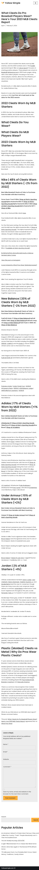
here (24, 213)
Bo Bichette (5, 253)
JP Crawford (5, 485)
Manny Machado (13, 582)
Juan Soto (20, 558)
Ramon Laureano (12, 390)
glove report (23, 68)
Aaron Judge (28, 388)
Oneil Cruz (21, 386)
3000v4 (3, 390)
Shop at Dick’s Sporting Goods (23, 423)
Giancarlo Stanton (23, 682)
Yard (26, 558)
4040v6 (28, 386)
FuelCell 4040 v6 (6, 358)
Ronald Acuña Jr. (22, 253)
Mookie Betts (5, 584)
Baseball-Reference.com (9, 72)
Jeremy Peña (8, 388)
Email (5, 752)
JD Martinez (33, 488)
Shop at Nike (6, 208)
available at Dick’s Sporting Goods (17, 248)
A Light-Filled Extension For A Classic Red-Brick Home (18, 844)
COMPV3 (10, 343)
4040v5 (21, 390)
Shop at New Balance (21, 318)
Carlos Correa (11, 255)
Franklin (32, 66)
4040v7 (31, 341)
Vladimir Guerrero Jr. (26, 582)
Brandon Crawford (7, 682)
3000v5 (16, 388)
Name (5, 744)
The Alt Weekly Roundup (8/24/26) (12, 841)
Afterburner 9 (6, 423)
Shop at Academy (13, 427)
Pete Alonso (13, 253)
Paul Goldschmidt (28, 680)
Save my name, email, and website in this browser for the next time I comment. (17, 793)
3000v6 (3, 343)
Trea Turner (16, 488)
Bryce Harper (5, 539)
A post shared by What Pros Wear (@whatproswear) (19, 265)
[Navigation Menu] (35, 3)
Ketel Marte (19, 588)
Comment (7, 767)
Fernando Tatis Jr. (7, 593)
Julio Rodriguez (25, 485)
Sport (3, 26)
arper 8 (14, 558)
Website (6, 759)
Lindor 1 (15, 386)
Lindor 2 (21, 343)
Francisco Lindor (6, 386)
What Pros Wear (6, 723)
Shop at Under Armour (17, 515)
